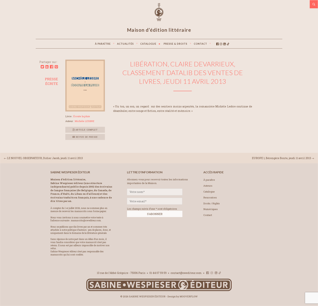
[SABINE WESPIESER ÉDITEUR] (159, 19)
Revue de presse (86, 136)
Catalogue (209, 191)
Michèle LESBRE (84, 121)
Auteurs (207, 185)
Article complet (86, 129)
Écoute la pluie (81, 116)
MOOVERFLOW (189, 296)
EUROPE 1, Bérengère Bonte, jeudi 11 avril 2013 (281, 158)
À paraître (209, 179)
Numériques (210, 209)
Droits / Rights (211, 203)
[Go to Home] (159, 290)
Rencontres (210, 197)
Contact (207, 215)
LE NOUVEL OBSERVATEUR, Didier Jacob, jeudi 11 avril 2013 (45, 158)
